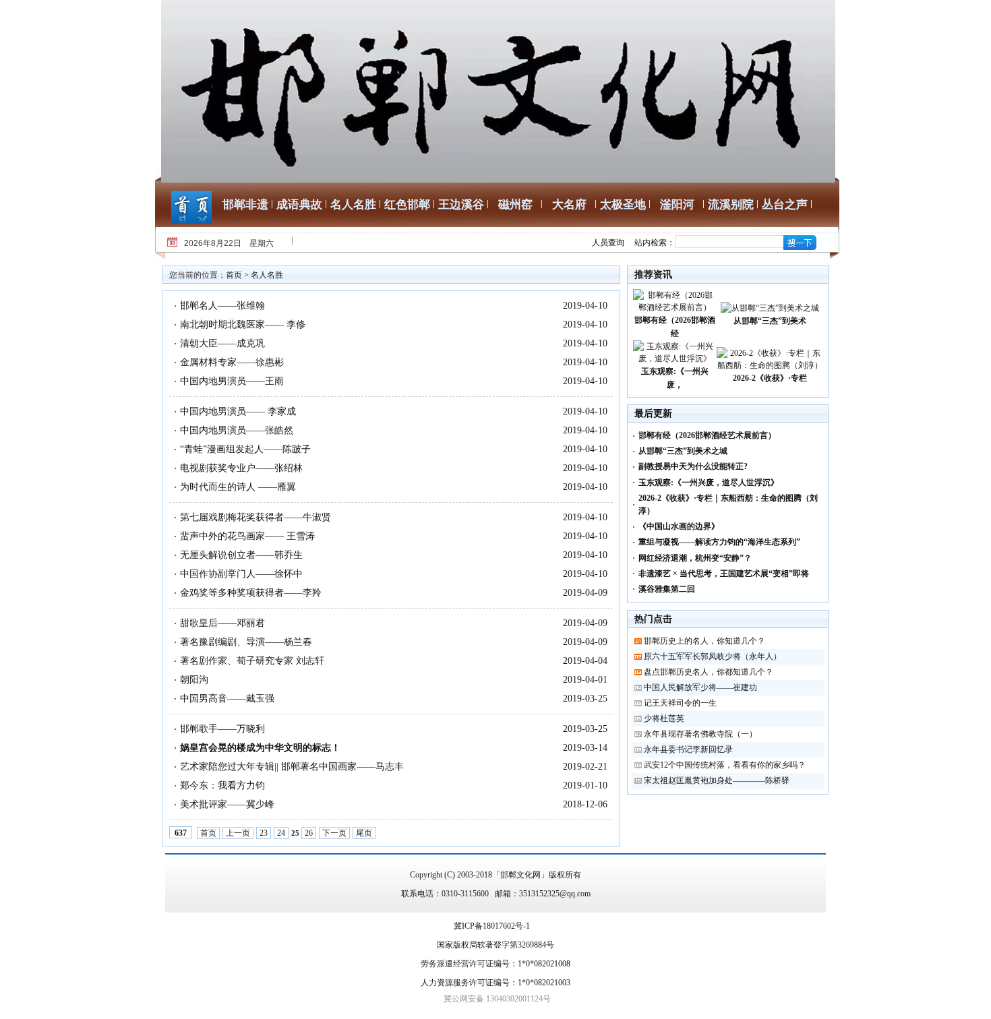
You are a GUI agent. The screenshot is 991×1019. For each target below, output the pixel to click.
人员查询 (608, 242)
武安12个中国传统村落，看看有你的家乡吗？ (725, 765)
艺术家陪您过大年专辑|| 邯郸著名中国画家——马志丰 (292, 767)
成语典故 (299, 204)
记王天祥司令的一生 (680, 703)
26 (309, 833)
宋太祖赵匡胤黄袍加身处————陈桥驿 (716, 780)
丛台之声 (785, 204)
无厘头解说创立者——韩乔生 (241, 555)
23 (264, 833)
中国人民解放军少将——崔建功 (700, 687)
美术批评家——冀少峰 (227, 804)
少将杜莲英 (664, 718)
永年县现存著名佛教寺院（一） (700, 734)
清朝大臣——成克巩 (222, 343)
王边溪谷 (461, 204)
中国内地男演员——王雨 (232, 381)
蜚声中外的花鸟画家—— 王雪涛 (247, 536)
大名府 (569, 204)
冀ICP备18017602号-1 (492, 926)
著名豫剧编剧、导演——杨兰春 (246, 642)
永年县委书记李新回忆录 (688, 749)
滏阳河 (677, 204)
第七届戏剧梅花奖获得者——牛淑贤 (255, 517)
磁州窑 (515, 204)
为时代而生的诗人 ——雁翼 (238, 487)
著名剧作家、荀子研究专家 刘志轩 (252, 661)
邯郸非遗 (245, 204)
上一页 (238, 833)
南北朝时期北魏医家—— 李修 (242, 324)
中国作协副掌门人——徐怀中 (241, 574)
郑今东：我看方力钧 (222, 785)
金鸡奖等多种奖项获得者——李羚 (251, 593)
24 (281, 833)
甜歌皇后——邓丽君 (222, 623)
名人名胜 (353, 204)
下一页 (334, 833)
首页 (234, 275)
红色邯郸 (407, 204)
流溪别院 (731, 204)
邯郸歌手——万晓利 (222, 729)
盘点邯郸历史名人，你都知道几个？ (708, 672)
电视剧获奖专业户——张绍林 (241, 468)
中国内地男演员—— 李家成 (238, 411)
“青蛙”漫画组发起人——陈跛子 (245, 449)
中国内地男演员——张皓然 (236, 430)
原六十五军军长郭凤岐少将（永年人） (712, 656)
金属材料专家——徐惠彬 (232, 362)
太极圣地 (623, 204)
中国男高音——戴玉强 (227, 698)
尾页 (364, 833)
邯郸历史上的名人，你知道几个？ (704, 641)
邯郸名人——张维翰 (222, 306)
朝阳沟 (194, 680)
